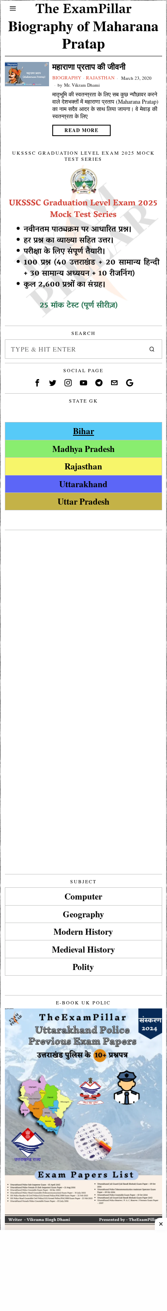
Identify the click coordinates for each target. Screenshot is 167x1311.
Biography (66, 77)
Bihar (83, 430)
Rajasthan (100, 77)
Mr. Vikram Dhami (82, 85)
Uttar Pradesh (83, 501)
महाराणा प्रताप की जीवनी (89, 67)
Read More (81, 130)
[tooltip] (37, 382)
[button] (152, 349)
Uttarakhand (83, 484)
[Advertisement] (83, 617)
